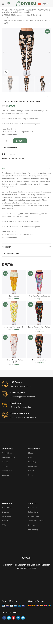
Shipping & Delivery (11, 253)
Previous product (45, 96)
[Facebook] (9, 158)
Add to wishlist (10, 147)
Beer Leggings (14, 296)
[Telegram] (23, 158)
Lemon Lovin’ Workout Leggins (13, 327)
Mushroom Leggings (39, 360)
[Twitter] (13, 158)
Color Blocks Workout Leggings (39, 296)
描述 (3, 168)
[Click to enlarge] (6, 72)
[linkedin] (19, 158)
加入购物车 (20, 141)
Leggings (11, 154)
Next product (50, 96)
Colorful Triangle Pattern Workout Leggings (39, 328)
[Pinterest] (16, 158)
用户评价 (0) (6, 247)
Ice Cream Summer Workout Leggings (13, 361)
